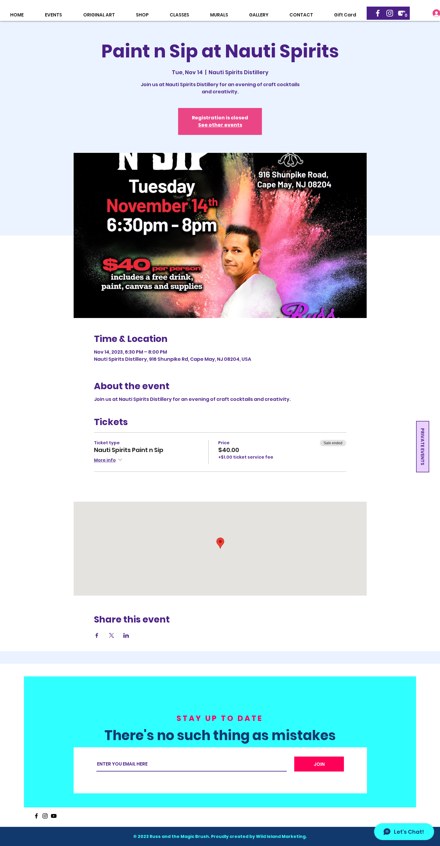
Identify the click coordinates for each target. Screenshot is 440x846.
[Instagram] (389, 13)
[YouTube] (53, 815)
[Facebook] (377, 13)
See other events (220, 124)
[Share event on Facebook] (97, 635)
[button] (406, 14)
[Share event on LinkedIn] (126, 635)
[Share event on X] (111, 635)
